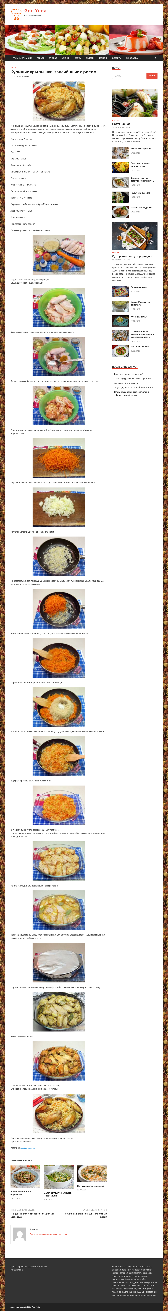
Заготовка (132, 58)
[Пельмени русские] (120, 202)
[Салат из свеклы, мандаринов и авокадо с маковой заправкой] (120, 340)
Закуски (66, 58)
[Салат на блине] (120, 296)
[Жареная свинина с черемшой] (25, 1188)
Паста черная (121, 123)
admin (26, 76)
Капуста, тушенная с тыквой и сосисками (133, 387)
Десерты (116, 58)
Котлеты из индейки (141, 207)
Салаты (90, 58)
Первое (40, 58)
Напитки (102, 58)
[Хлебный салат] (120, 326)
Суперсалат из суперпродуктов (133, 256)
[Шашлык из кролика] (120, 157)
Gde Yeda (35, 10)
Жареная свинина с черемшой (20, 1193)
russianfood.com (27, 1148)
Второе (53, 58)
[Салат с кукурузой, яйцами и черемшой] (59, 1189)
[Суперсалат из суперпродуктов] (135, 250)
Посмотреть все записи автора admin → (50, 1234)
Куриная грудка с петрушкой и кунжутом (142, 179)
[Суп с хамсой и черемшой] (92, 1183)
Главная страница (22, 58)
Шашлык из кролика (141, 148)
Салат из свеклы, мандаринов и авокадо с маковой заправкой (143, 334)
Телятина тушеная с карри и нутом (141, 164)
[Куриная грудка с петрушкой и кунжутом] (120, 187)
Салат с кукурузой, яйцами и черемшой (132, 378)
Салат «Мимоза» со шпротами (140, 303)
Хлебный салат (139, 316)
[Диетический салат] (120, 355)
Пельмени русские (140, 193)
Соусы (78, 58)
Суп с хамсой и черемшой (90, 1186)
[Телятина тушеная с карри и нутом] (120, 172)
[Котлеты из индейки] (120, 216)
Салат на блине (139, 287)
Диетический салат (140, 346)
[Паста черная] (135, 117)
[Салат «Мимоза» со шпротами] (120, 311)
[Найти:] (135, 76)
